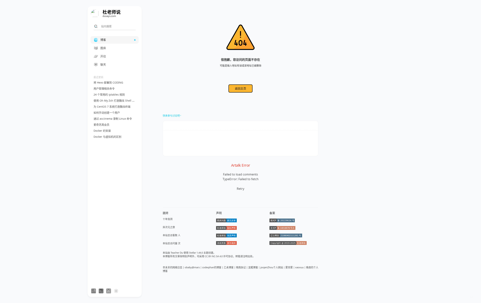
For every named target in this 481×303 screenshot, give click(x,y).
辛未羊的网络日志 (172, 267)
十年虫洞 (167, 219)
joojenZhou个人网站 (271, 267)
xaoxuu (299, 267)
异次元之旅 (169, 227)
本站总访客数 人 (171, 235)
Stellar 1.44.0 (196, 252)
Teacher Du (177, 252)
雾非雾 (289, 267)
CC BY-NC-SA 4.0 (214, 256)
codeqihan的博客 (211, 267)
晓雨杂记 (241, 267)
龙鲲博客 (253, 267)
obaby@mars (192, 267)
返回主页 (240, 88)
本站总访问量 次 (171, 243)
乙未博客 (229, 267)
